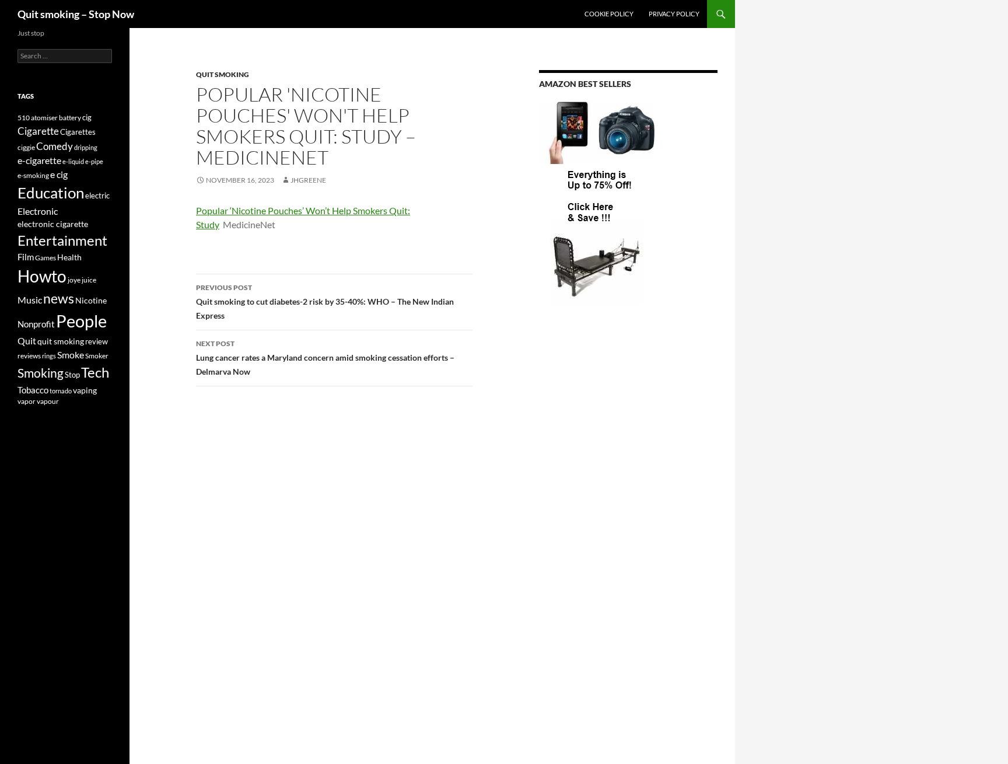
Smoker (96, 355)
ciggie (26, 147)
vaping (85, 390)
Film (26, 257)
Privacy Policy (674, 14)
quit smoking (222, 74)
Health (69, 257)
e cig (59, 174)
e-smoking (33, 175)
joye (74, 279)
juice (89, 279)
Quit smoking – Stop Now (76, 14)
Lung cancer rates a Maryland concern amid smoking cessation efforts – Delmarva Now (325, 357)
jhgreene (308, 180)
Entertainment (62, 240)
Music (30, 299)
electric (97, 195)
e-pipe (94, 161)
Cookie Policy (609, 14)
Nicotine (91, 300)
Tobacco (33, 390)
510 (24, 117)
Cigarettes (78, 132)
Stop (72, 374)
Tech (95, 372)
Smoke (70, 354)
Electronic (38, 211)
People (81, 321)
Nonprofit (36, 324)
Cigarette (38, 131)
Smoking (41, 372)
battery (70, 117)
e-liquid (73, 161)
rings (49, 356)
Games (45, 257)
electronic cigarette (53, 224)
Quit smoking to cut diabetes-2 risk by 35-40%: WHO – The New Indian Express (325, 301)
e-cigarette (39, 160)
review (96, 341)
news (58, 298)
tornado (61, 391)
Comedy (54, 146)
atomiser (44, 117)
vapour (48, 401)
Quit (27, 340)
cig (87, 117)
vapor (27, 401)
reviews (29, 356)
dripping (85, 147)
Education (51, 192)
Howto (42, 276)
